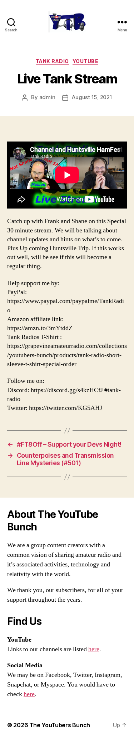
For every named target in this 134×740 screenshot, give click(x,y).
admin (47, 97)
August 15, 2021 (92, 97)
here (93, 649)
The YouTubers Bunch (59, 725)
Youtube (86, 61)
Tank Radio (52, 61)
